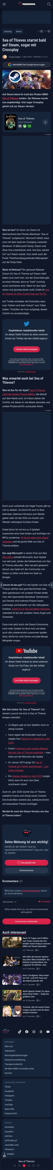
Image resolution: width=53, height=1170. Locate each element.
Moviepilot (9, 1154)
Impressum (10, 1051)
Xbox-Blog (7, 557)
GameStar (9, 1127)
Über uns (9, 1046)
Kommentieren (26, 870)
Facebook (9, 1091)
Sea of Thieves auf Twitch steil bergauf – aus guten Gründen (28, 766)
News (18, 31)
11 (45, 31)
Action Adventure (25, 122)
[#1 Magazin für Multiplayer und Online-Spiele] (26, 4)
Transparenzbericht (14, 1064)
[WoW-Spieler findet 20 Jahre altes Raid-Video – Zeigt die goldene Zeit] (11, 995)
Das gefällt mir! (28, 863)
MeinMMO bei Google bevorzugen (29, 64)
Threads (8, 1100)
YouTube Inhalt (30, 703)
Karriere (8, 1073)
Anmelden (45, 901)
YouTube (9, 1104)
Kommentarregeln (31, 890)
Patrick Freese (14, 57)
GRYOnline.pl (11, 1140)
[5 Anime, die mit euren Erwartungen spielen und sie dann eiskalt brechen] (11, 1011)
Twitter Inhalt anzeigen (26, 349)
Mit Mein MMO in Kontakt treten (19, 1068)
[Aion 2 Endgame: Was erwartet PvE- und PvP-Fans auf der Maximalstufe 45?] (11, 979)
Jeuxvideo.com (12, 1145)
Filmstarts (9, 1149)
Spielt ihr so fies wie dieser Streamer (30, 609)
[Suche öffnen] (49, 4)
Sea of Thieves (10, 98)
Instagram (9, 1095)
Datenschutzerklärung (26, 364)
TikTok (8, 1087)
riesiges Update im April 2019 (27, 776)
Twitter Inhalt (30, 372)
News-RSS (9, 1109)
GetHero (8, 1136)
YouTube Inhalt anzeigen (26, 680)
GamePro (9, 1131)
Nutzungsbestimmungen (16, 1055)
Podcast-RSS (11, 1113)
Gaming (7, 31)
